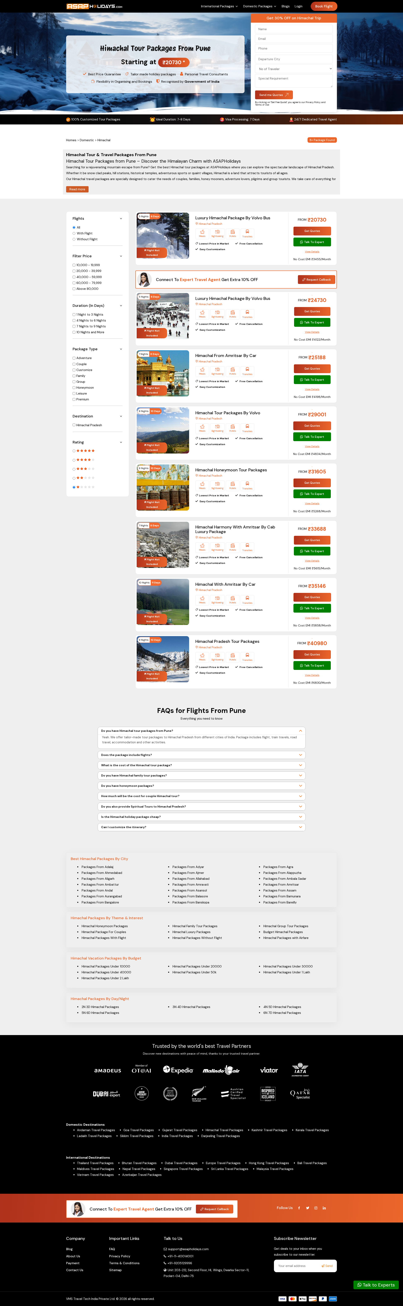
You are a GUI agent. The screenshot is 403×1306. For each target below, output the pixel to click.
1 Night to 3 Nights (89, 314)
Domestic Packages (257, 6)
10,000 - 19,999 (88, 265)
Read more (77, 189)
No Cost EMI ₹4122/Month (312, 339)
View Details (312, 251)
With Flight (85, 233)
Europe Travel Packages (223, 1163)
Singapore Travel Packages (183, 1169)
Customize (84, 370)
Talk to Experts (378, 1285)
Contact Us (74, 1270)
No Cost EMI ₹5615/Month (312, 568)
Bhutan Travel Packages (139, 1163)
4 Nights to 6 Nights (91, 320)
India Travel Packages (177, 1136)
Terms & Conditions (124, 1263)
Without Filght (87, 239)
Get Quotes (312, 231)
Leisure (81, 393)
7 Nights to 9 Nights (91, 326)
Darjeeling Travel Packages (220, 1136)
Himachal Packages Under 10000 (106, 966)
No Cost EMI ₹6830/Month (312, 683)
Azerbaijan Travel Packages (142, 1175)
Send (328, 1266)
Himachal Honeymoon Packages (105, 926)
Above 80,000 (87, 289)
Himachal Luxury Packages (192, 932)
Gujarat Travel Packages (179, 1130)
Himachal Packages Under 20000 (197, 966)
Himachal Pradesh (89, 425)
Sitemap (115, 1270)
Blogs (286, 6)
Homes (71, 140)
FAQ (112, 1249)
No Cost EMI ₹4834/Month (312, 454)
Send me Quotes (271, 95)
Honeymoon (85, 388)
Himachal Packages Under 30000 (288, 966)
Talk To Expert (314, 242)
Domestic (87, 140)
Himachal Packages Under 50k (194, 972)
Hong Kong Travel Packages (269, 1163)
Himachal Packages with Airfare (286, 938)
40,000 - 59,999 (89, 277)
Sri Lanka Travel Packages (229, 1169)
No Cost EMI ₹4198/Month (312, 397)
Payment (73, 1263)
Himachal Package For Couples (104, 932)
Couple (81, 364)
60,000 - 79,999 (89, 283)
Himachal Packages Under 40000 (106, 972)
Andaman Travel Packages (96, 1130)
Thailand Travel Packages (95, 1163)
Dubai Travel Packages (181, 1163)
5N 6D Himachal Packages (100, 1013)
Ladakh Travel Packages (94, 1136)
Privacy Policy (119, 1256)
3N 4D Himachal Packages (191, 1007)
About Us (73, 1256)
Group (80, 382)
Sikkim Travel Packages (136, 1136)
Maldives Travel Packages (95, 1169)
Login (298, 6)
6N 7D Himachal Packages (282, 1013)
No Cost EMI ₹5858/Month (312, 625)
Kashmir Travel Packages (269, 1130)
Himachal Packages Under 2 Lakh (105, 978)
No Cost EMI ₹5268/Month (312, 511)
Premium (82, 399)
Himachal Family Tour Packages (195, 926)
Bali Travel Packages (312, 1163)
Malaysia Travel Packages (275, 1169)
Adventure (84, 358)
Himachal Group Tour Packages (285, 926)
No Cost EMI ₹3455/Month (312, 259)
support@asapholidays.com (188, 1249)
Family (80, 376)
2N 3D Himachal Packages (100, 1007)
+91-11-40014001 (180, 1256)
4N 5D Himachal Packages (282, 1007)
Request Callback (319, 279)
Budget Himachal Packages (283, 932)
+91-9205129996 (179, 1263)
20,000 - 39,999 (88, 271)
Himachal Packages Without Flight (197, 938)
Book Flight (324, 6)
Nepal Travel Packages (139, 1169)
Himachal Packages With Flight (104, 938)
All (78, 227)
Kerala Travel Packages (312, 1130)
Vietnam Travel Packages (95, 1175)
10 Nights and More (90, 332)
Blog (69, 1249)
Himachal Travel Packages (224, 1130)
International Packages (217, 6)
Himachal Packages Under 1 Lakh (286, 972)
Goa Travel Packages (138, 1130)
